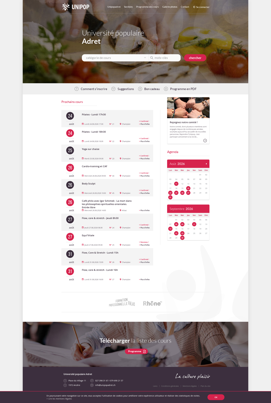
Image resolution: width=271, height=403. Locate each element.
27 (188, 193)
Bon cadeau (152, 89)
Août (177, 164)
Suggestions (126, 89)
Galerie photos (169, 6)
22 (176, 233)
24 (170, 193)
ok (216, 397)
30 (182, 238)
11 (176, 184)
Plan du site (205, 386)
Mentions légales (190, 386)
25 (176, 193)
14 (170, 229)
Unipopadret (114, 6)
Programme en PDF (183, 89)
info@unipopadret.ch (105, 385)
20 (188, 188)
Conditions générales (170, 386)
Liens (155, 386)
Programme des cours (147, 6)
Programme (134, 351)
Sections (128, 6)
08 (176, 224)
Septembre (181, 209)
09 (182, 224)
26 (182, 193)
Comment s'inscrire (94, 89)
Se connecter (203, 7)
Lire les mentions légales (60, 398)
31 (170, 197)
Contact (185, 6)
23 (182, 233)
